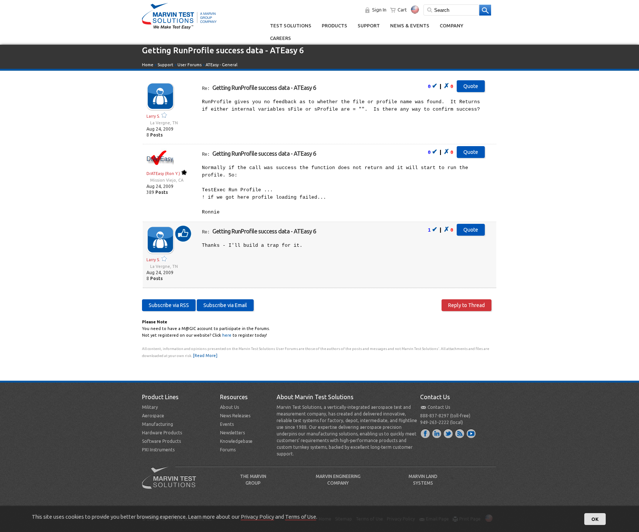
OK (595, 519)
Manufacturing (157, 424)
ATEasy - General (221, 65)
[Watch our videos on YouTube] (471, 433)
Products (334, 25)
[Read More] (205, 355)
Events (227, 424)
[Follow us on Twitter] (448, 433)
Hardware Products (162, 432)
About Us (229, 407)
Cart (402, 9)
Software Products (161, 441)
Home (147, 65)
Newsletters (232, 432)
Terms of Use (300, 517)
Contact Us (438, 407)
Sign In (379, 9)
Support (369, 25)
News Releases (235, 415)
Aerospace (153, 415)
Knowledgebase (236, 441)
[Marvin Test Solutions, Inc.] (179, 29)
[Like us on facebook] (425, 433)
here (226, 335)
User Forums (190, 65)
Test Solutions (290, 25)
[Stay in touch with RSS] (460, 433)
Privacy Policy (257, 517)
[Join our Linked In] (437, 433)
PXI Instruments (158, 449)
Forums (228, 449)
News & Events (409, 25)
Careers (280, 38)
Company (451, 25)
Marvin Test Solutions (172, 483)
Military (150, 407)
